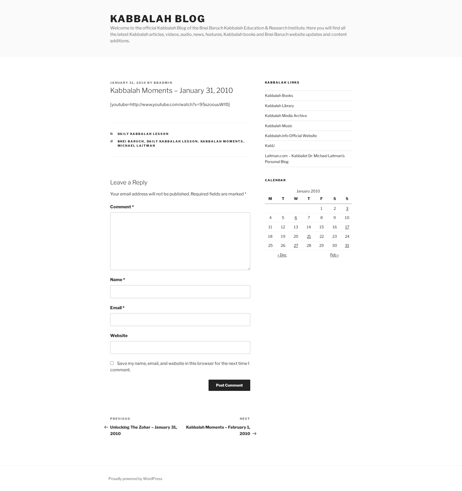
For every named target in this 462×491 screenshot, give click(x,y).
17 (347, 227)
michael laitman (137, 146)
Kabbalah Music (278, 125)
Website (119, 335)
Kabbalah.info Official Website (291, 135)
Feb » (334, 254)
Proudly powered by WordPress (135, 478)
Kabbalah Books (279, 95)
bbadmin (163, 83)
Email (117, 307)
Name (117, 279)
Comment (122, 206)
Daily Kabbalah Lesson (143, 134)
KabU (270, 145)
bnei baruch (131, 141)
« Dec (282, 254)
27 (296, 245)
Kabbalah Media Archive (286, 115)
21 (309, 236)
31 (347, 245)
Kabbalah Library (279, 105)
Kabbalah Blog (157, 19)
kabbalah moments (222, 141)
